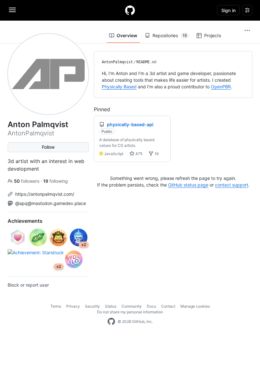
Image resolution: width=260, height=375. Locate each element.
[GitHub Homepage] (111, 321)
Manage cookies (195, 306)
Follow (48, 147)
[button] (247, 30)
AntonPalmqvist (117, 62)
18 (156, 153)
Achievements (25, 221)
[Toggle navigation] (12, 10)
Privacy (73, 306)
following (55, 181)
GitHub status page (188, 185)
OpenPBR (221, 86)
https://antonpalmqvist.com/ (44, 194)
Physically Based (119, 86)
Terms (55, 306)
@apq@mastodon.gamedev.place (50, 203)
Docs (151, 306)
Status (110, 306)
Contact (168, 306)
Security (92, 306)
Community (131, 306)
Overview (127, 35)
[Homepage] (130, 10)
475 (138, 153)
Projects (212, 35)
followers (27, 181)
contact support (231, 185)
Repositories (170, 35)
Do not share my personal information (130, 312)
